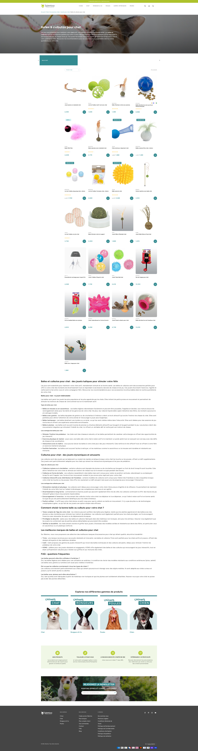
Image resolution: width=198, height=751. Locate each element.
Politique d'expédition (104, 733)
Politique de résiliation (104, 736)
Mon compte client (84, 721)
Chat (47, 12)
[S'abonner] (115, 692)
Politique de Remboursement (106, 726)
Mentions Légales (103, 718)
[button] (145, 6)
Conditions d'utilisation (105, 731)
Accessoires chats (54, 12)
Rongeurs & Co (64, 721)
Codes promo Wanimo (85, 716)
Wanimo (47, 743)
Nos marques (83, 718)
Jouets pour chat (65, 12)
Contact (81, 726)
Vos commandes (84, 723)
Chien (61, 716)
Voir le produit (155, 112)
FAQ (80, 728)
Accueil (43, 12)
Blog (80, 731)
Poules (62, 723)
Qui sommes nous (103, 716)
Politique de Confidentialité (106, 728)
